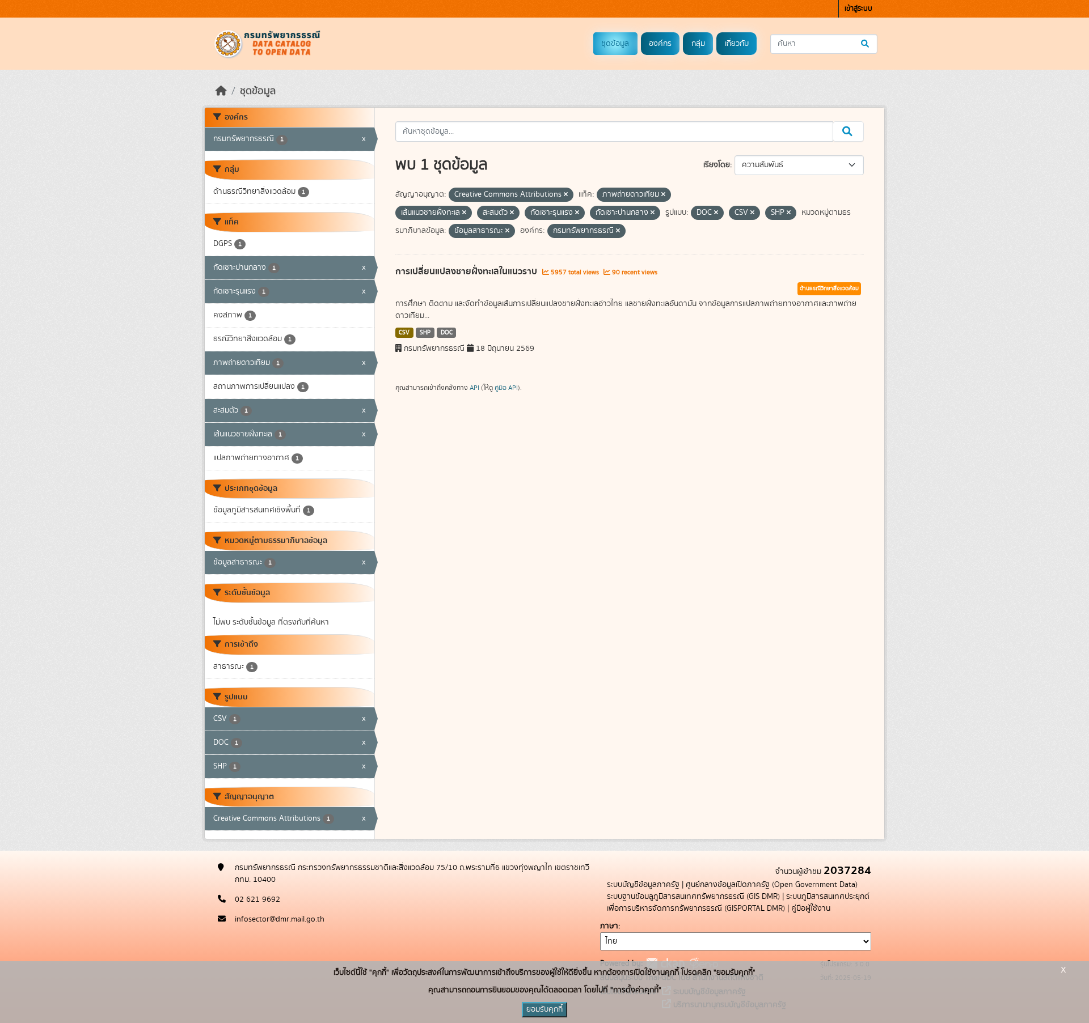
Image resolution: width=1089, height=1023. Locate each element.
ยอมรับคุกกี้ (544, 1009)
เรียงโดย (716, 165)
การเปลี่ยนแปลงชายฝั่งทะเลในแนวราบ (467, 271)
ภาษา (609, 926)
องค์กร (660, 43)
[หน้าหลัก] (221, 91)
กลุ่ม (698, 43)
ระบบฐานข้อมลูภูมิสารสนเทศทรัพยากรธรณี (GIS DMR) (693, 896)
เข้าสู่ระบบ (858, 8)
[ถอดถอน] (566, 194)
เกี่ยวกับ (737, 43)
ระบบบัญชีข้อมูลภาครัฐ (643, 884)
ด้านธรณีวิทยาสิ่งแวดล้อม (829, 288)
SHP (425, 332)
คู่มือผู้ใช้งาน (810, 908)
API (474, 388)
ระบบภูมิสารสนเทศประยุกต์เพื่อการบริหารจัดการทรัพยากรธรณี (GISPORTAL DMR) (738, 902)
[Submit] (866, 44)
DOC (447, 332)
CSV (404, 332)
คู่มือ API (506, 388)
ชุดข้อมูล (615, 43)
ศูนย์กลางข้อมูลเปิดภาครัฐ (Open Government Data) (772, 884)
